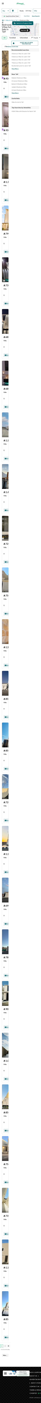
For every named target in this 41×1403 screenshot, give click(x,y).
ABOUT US (33, 1376)
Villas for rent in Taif (17, 102)
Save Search (35, 16)
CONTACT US (34, 1386)
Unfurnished (24, 38)
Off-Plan (28, 11)
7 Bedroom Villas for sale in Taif (21, 63)
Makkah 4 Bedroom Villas (19, 78)
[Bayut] (20, 3)
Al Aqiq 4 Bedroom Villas (19, 90)
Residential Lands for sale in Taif (21, 66)
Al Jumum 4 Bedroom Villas (20, 81)
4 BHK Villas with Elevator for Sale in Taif (24, 111)
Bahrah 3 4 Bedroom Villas (19, 84)
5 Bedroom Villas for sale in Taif (21, 57)
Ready (22, 11)
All (4, 38)
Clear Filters (27, 16)
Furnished (12, 38)
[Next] (8, 1345)
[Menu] (3, 3)
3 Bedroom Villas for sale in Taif (21, 53)
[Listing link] (5, 75)
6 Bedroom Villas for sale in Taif (21, 60)
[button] (6, 11)
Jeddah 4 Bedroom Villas (19, 87)
